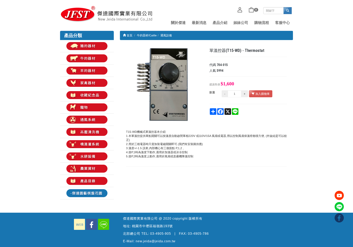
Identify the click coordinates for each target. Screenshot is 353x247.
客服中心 (282, 23)
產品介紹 (220, 23)
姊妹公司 (240, 23)
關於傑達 (178, 23)
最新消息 (199, 23)
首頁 (129, 35)
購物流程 (261, 23)
